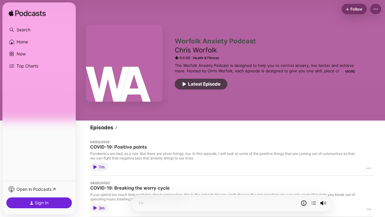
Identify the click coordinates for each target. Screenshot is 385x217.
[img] (27, 14)
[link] (104, 127)
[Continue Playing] (313, 203)
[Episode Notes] (303, 203)
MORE (350, 71)
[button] (39, 30)
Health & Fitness (206, 58)
